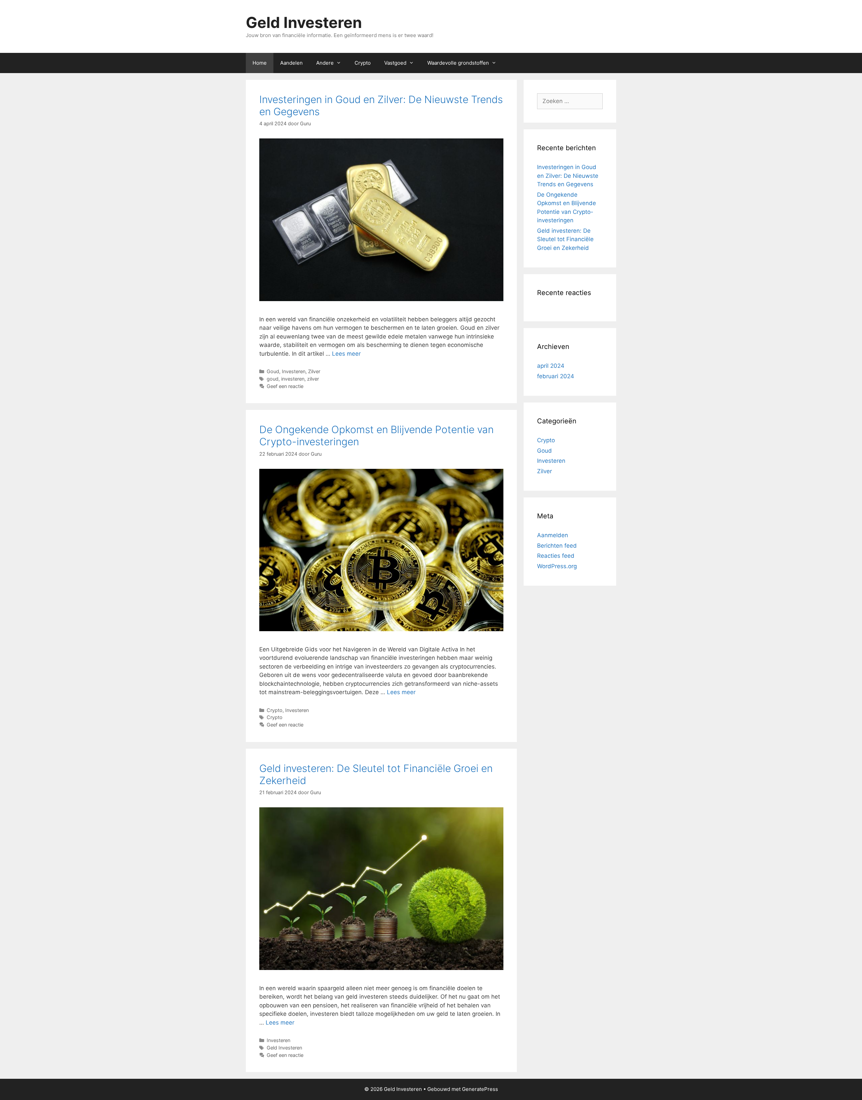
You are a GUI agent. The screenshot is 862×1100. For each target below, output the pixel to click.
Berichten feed (557, 545)
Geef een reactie (285, 386)
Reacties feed (555, 555)
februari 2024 (555, 376)
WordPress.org (557, 566)
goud (272, 379)
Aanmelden (552, 535)
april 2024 (550, 365)
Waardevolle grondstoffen (458, 63)
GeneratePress (480, 1089)
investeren (292, 379)
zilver (313, 379)
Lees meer (346, 353)
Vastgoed (395, 63)
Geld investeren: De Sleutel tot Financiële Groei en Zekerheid (565, 239)
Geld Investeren (304, 22)
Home (260, 63)
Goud (273, 371)
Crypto (363, 63)
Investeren (293, 371)
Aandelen (291, 63)
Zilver (314, 371)
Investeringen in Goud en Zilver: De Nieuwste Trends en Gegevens (567, 176)
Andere (325, 63)
